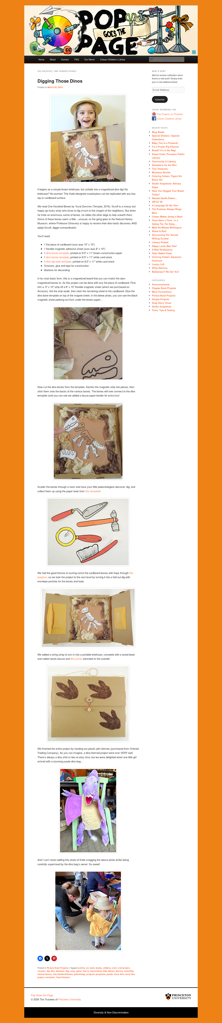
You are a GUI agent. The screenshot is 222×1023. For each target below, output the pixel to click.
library (111, 971)
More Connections (162, 291)
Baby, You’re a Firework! (165, 143)
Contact (65, 59)
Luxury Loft (158, 264)
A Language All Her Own (165, 205)
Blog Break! (158, 132)
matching (128, 971)
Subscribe (160, 99)
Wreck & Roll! (159, 231)
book (92, 967)
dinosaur (60, 971)
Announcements (160, 284)
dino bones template (57, 253)
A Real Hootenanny (162, 249)
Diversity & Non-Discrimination (111, 1012)
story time (119, 974)
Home (41, 59)
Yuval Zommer (63, 977)
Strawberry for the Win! (164, 165)
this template (92, 491)
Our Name (89, 59)
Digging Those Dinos (59, 81)
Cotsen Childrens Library (169, 118)
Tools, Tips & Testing (163, 310)
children (107, 967)
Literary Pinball (160, 242)
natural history (44, 974)
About (53, 59)
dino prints (76, 658)
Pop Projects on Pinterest (170, 114)
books (99, 967)
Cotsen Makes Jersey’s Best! (167, 216)
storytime (50, 977)
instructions (96, 971)
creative (41, 971)
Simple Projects (160, 299)
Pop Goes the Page (42, 995)
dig (48, 971)
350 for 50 (157, 201)
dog (67, 971)
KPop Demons (159, 267)
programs (101, 974)
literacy (119, 971)
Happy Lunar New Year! (164, 246)
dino (53, 971)
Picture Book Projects (58, 967)
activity (81, 967)
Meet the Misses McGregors (167, 227)
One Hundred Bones (63, 974)
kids (105, 971)
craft (114, 967)
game (79, 971)
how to (86, 971)
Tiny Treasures (160, 168)
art (87, 967)
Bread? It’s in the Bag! (164, 150)
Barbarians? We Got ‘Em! (165, 271)
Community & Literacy (164, 161)
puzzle (110, 974)
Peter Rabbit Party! (162, 253)
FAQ (76, 59)
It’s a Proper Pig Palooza (165, 146)
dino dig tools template (58, 261)
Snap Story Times (161, 302)
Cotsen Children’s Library (112, 59)
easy (72, 971)
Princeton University (178, 996)
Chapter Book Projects (164, 288)
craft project (124, 967)
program (90, 974)
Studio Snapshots (161, 306)
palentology (79, 974)
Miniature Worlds (161, 172)
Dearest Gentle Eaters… (164, 198)
